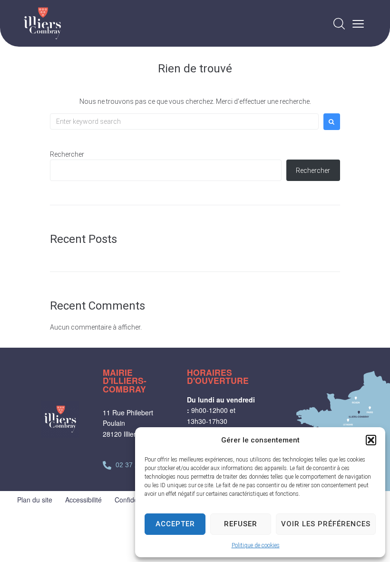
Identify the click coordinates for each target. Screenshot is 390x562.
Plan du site (34, 499)
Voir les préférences (325, 524)
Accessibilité (83, 499)
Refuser (240, 524)
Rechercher (67, 154)
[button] (371, 440)
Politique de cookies (256, 545)
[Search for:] (184, 121)
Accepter (175, 524)
